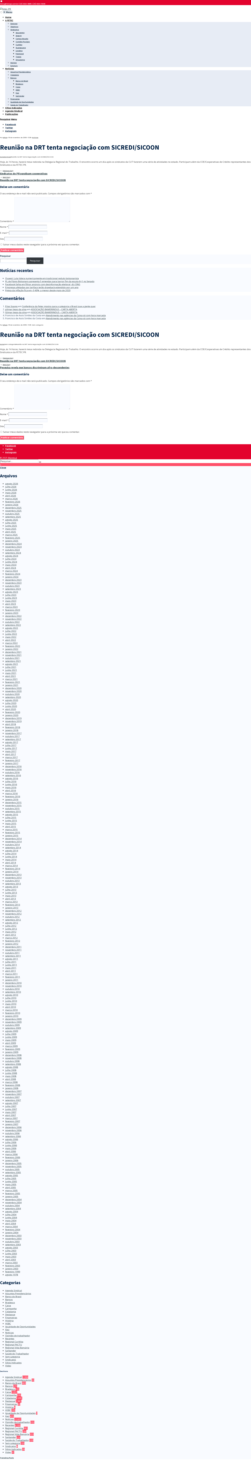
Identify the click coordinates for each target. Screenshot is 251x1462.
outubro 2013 (12, 880)
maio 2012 (10, 931)
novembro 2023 (13, 582)
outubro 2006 (12, 1133)
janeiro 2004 (11, 1232)
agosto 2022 (11, 628)
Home (8, 17)
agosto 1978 (11, 1274)
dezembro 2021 (13, 652)
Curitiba (19, 45)
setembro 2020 (13, 697)
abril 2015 (10, 826)
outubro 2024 (12, 549)
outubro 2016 (12, 772)
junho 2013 (11, 892)
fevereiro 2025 (12, 537)
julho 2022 (10, 631)
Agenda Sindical (13, 111)
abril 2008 (10, 1079)
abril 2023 (10, 603)
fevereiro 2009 (12, 1049)
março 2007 (11, 1118)
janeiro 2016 (11, 799)
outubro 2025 (12, 513)
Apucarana (20, 33)
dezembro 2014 (13, 838)
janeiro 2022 (11, 649)
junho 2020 (11, 706)
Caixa (18, 87)
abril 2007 (10, 1115)
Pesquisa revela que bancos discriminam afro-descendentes (34, 366)
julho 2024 (10, 558)
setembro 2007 (13, 1100)
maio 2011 (10, 967)
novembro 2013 (13, 877)
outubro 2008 (12, 1061)
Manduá (12, 457)
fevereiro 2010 (12, 1013)
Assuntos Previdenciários (20, 72)
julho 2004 (10, 1214)
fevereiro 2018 (12, 727)
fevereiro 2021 (12, 682)
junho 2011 (11, 964)
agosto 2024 (11, 555)
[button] (1, 1)
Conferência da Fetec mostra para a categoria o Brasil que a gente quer (59, 306)
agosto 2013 (11, 886)
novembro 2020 (13, 691)
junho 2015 (11, 820)
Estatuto (14, 66)
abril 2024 (10, 567)
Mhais (5, 138)
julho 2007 (10, 1106)
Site (2, 238)
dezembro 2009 (13, 1019)
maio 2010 (10, 1003)
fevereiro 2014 (12, 868)
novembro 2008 (13, 1058)
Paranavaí (20, 54)
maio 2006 (10, 1148)
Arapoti (19, 36)
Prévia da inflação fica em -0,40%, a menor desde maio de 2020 (37, 290)
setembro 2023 (13, 588)
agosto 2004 (11, 1211)
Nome (4, 226)
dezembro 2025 (13, 507)
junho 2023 (11, 597)
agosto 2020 (11, 700)
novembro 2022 (13, 618)
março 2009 (11, 1046)
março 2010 (11, 1010)
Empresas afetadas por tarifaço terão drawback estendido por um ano (41, 287)
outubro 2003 (12, 1241)
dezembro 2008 (13, 1055)
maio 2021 (10, 673)
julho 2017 (10, 745)
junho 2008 (11, 1073)
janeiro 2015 (11, 835)
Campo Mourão (22, 39)
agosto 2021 (11, 664)
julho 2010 (10, 997)
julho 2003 (10, 1250)
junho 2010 (11, 1000)
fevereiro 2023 (12, 609)
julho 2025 (10, 522)
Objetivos (14, 27)
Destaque (10, 1314)
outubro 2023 (12, 585)
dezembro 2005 (13, 1163)
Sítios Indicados (13, 108)
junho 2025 (11, 525)
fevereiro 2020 (12, 712)
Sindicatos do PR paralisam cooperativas (23, 172)
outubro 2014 (12, 844)
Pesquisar (5, 255)
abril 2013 (10, 898)
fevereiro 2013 (12, 904)
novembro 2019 (13, 721)
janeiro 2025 (11, 540)
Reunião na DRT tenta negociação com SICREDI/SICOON (33, 179)
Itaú (17, 93)
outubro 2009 (12, 1025)
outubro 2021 (12, 658)
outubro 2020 (12, 694)
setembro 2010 (13, 991)
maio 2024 (10, 564)
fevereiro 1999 (12, 1271)
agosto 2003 (11, 1247)
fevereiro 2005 (12, 1193)
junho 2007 (11, 1109)
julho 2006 (10, 1142)
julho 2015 (10, 817)
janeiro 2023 (11, 612)
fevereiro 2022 (12, 646)
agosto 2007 (11, 1103)
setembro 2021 (13, 661)
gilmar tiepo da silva (16, 309)
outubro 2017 (12, 736)
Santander (20, 96)
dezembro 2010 (13, 982)
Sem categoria (12, 1356)
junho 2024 (11, 561)
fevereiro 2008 (12, 1085)
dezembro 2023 (13, 579)
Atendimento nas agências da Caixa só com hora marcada (76, 315)
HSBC (18, 90)
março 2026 (11, 498)
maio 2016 (10, 787)
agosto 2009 (11, 1031)
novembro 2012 (13, 913)
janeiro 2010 (11, 1016)
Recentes (9, 1338)
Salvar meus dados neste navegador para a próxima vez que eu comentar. (41, 244)
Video (8, 1365)
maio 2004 (10, 1220)
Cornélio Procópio (23, 42)
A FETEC (9, 20)
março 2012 (11, 937)
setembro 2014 (13, 847)
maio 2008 (10, 1076)
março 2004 (11, 1226)
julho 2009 (10, 1034)
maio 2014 (10, 859)
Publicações (11, 114)
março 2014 (11, 865)
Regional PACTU (13, 1344)
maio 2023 (10, 600)
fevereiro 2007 (12, 1121)
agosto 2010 (11, 994)
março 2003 (11, 1262)
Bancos (13, 78)
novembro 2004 (13, 1202)
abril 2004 (10, 1223)
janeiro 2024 (11, 576)
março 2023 (11, 606)
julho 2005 (10, 1178)
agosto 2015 (11, 814)
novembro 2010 (13, 985)
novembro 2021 (13, 655)
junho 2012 (11, 928)
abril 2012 (10, 934)
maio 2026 (10, 492)
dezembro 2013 (13, 874)
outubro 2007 (12, 1097)
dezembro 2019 (13, 718)
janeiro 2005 (11, 1196)
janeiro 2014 (11, 871)
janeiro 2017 (11, 763)
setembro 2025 (13, 516)
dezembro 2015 (13, 802)
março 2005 (11, 1190)
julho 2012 (10, 925)
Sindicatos (14, 30)
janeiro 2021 (11, 685)
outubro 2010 (12, 988)
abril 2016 (10, 790)
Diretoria (13, 24)
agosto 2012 (11, 922)
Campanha (11, 1308)
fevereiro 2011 (12, 976)
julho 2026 (10, 486)
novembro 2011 (13, 949)
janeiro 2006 (11, 1160)
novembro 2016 (13, 769)
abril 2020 (10, 709)
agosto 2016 (11, 778)
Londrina (19, 51)
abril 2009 (10, 1043)
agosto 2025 (11, 519)
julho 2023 (10, 594)
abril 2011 (10, 970)
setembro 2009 (13, 1028)
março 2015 (11, 829)
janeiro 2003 (11, 1268)
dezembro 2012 (13, 910)
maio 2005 (10, 1184)
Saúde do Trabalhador (19, 105)
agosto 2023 (11, 591)
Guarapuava (21, 48)
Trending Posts (7, 1458)
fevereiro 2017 (12, 760)
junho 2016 (11, 784)
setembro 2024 (13, 552)
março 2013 (11, 901)
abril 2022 (10, 640)
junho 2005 (11, 1181)
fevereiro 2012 (12, 940)
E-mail (4, 232)
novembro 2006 (13, 1130)
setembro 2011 (13, 955)
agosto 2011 (11, 958)
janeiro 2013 (11, 907)
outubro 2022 (12, 622)
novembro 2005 (13, 1166)
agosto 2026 (11, 483)
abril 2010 (10, 1006)
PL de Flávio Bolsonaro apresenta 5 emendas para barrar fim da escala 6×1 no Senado (49, 281)
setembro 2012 (13, 919)
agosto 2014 (11, 850)
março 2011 (11, 973)
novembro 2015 (13, 805)
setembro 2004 (13, 1208)
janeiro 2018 (11, 730)
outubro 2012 (12, 916)
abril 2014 (10, 862)
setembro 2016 (13, 775)
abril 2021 (10, 676)
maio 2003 (10, 1256)
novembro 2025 (13, 510)
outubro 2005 (12, 1169)
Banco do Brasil (22, 81)
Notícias (9, 68)
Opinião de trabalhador (17, 1335)
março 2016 (11, 793)
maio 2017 (10, 751)
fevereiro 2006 (12, 1157)
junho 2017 (11, 748)
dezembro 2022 (13, 615)
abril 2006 (10, 1151)
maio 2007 (10, 1112)
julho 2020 (10, 703)
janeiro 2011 (11, 979)
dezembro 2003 (13, 1235)
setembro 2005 (13, 1172)
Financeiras (15, 99)
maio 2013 (10, 895)
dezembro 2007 (13, 1091)
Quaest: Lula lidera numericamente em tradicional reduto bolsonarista (42, 278)
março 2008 (11, 1082)
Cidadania (14, 75)
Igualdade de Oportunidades (22, 102)
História (13, 63)
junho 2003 (11, 1253)
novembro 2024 (13, 546)
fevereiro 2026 (12, 501)
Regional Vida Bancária (17, 1347)
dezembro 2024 (13, 543)
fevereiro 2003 (12, 1265)
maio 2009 (10, 1040)
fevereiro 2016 (12, 796)
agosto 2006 (11, 1139)
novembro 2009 (13, 1022)
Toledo (18, 57)
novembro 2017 (13, 733)
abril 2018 (10, 724)
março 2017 (11, 757)
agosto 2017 (11, 742)
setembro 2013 (13, 883)
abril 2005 (10, 1187)
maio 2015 (10, 823)
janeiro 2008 (11, 1088)
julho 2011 (10, 961)
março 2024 (11, 570)
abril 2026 (10, 495)
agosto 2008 (11, 1067)
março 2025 (11, 534)
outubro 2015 (12, 808)
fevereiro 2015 (12, 832)
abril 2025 (10, 531)
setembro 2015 (13, 811)
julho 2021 (10, 667)
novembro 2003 (13, 1238)
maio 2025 (10, 528)
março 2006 (11, 1154)
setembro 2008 (13, 1064)
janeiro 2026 (11, 504)
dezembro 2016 (13, 766)
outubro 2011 (12, 952)
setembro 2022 (13, 625)
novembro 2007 (13, 1094)
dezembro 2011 (13, 946)
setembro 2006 (13, 1136)
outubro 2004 (12, 1205)
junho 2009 (11, 1037)
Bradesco (19, 84)
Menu (7, 12)
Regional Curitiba (14, 1341)
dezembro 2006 (13, 1127)
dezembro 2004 (13, 1199)
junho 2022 (11, 634)
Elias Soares (11, 306)
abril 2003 (10, 1259)
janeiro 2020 (11, 715)
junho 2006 (11, 1145)
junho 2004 (11, 1217)
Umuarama (20, 60)
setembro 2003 (13, 1244)
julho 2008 (10, 1070)
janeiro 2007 (11, 1124)
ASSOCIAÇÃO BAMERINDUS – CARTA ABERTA (54, 309)
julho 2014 (10, 853)
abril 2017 (10, 754)
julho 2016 (10, 781)
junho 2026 (11, 489)
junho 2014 (11, 856)
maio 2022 (10, 637)
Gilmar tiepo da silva (16, 312)
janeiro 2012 (11, 943)
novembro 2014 (13, 841)
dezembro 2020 (13, 688)
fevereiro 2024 (12, 573)
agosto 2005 (11, 1175)
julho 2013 (10, 889)
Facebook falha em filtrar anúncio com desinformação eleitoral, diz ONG (42, 284)
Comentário (7, 221)
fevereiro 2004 (12, 1229)
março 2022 (11, 643)
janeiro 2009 (11, 1052)
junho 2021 (11, 670)
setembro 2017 (13, 739)
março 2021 (11, 679)
